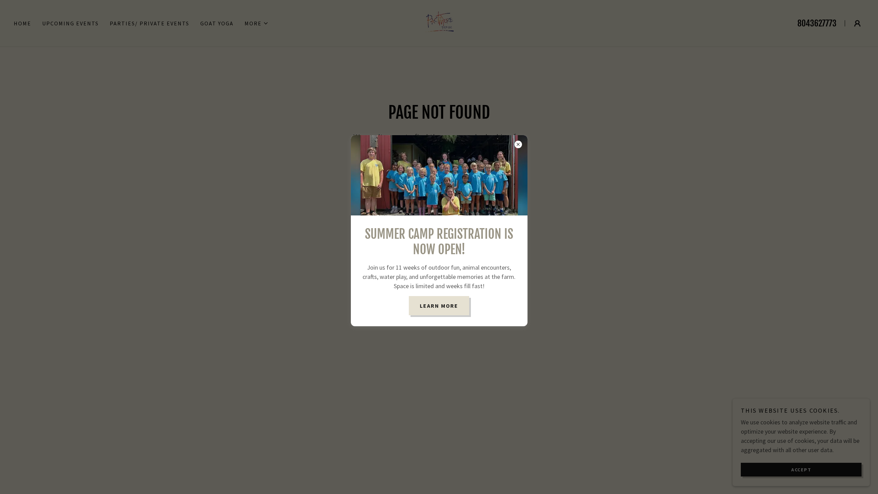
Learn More (439, 305)
